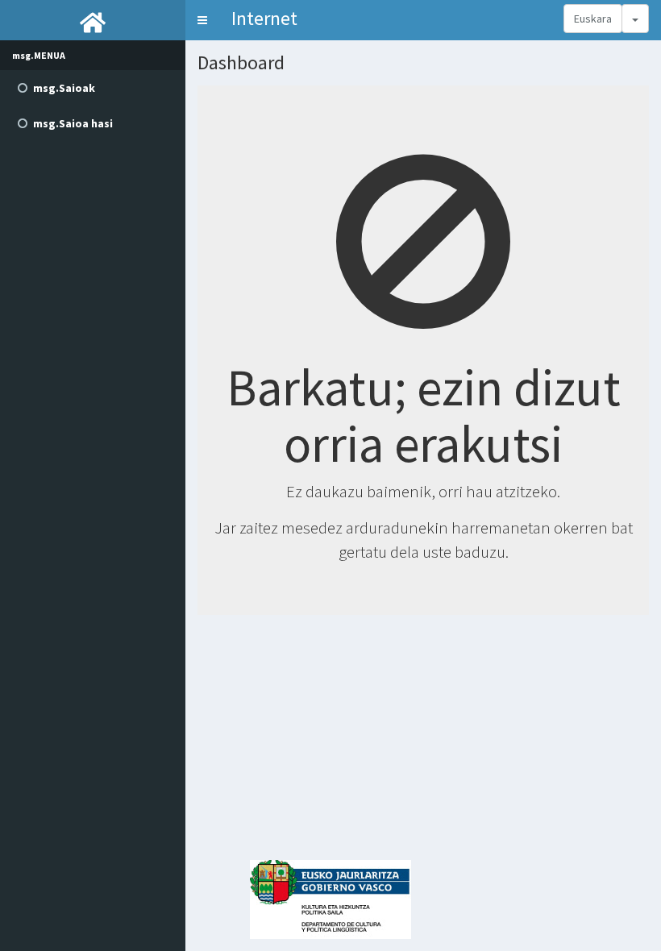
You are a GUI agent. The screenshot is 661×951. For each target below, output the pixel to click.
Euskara (593, 18)
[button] (202, 20)
